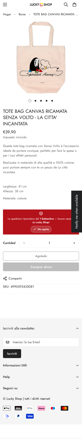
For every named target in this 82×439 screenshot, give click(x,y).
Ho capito (43, 229)
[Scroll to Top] (75, 418)
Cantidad (9, 243)
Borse (22, 14)
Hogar (7, 14)
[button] (74, 4)
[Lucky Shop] (41, 4)
